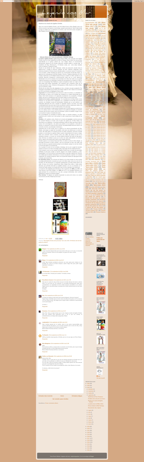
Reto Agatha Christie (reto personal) (52, 240)
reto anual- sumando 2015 (95, 117)
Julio (101, 64)
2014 (88, 444)
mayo (89, 416)
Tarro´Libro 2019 (96, 188)
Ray (43, 295)
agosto (90, 410)
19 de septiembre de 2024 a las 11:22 (58, 322)
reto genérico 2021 (91, 140)
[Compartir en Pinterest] (61, 238)
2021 (88, 430)
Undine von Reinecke (47, 356)
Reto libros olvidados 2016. (97, 153)
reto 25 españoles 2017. (94, 91)
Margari (44, 248)
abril (89, 418)
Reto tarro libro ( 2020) (95, 162)
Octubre (90, 78)
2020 (88, 432)
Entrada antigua (77, 396)
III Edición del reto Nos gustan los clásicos (95, 51)
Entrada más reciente (45, 396)
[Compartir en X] (59, 238)
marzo (90, 420)
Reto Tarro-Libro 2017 (95, 164)
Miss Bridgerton (46, 343)
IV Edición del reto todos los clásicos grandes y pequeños (95, 58)
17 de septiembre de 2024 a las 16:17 (55, 260)
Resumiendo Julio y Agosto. (94, 407)
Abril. (89, 33)
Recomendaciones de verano (94, 80)
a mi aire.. (97, 31)
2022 (88, 428)
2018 (88, 436)
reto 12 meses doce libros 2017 (97, 89)
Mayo (89, 74)
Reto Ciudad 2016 (98, 138)
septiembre (91, 395)
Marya (43, 260)
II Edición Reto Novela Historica (93, 50)
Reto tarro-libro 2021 (95, 168)
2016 (88, 440)
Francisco (44, 311)
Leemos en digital (96, 66)
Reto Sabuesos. (95, 159)
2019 (88, 434)
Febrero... (88, 42)
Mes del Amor (98, 74)
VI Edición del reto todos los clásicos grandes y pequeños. (95, 198)
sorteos (87, 181)
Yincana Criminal (98, 209)
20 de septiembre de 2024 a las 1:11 (57, 335)
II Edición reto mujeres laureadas (96, 48)
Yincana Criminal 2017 (92, 210)
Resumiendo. (100, 82)
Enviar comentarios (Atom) (51, 403)
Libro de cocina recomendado (93, 72)
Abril (104, 31)
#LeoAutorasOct (90, 22)
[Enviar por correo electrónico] (56, 238)
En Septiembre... (90, 40)
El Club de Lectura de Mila (95, 38)
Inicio (62, 396)
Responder (45, 255)
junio (89, 414)
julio (89, 412)
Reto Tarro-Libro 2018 (95, 166)
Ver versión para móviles (60, 399)
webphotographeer (75, 456)
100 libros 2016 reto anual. (95, 23)
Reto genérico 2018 (94, 84)
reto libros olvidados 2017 (95, 154)
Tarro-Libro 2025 (93, 187)
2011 (88, 450)
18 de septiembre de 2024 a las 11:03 (54, 295)
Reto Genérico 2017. (92, 143)
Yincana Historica (100, 212)
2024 (88, 387)
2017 (88, 438)
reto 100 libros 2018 (99, 85)
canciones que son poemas (95, 34)
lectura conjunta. (95, 65)
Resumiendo (89, 82)
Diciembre (103, 36)
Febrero (102, 41)
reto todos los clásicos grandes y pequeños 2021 (95, 170)
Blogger (92, 456)
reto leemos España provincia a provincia (96, 146)
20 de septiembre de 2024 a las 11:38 (60, 343)
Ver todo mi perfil (101, 378)
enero (89, 424)
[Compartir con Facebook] (60, 238)
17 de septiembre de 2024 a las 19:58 (59, 271)
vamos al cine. (89, 195)
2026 (88, 383)
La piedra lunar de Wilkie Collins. (96, 403)
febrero (90, 422)
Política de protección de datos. (100, 239)
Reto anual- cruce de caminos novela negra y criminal (95, 112)
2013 (88, 446)
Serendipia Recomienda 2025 (97, 179)
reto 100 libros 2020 (97, 87)
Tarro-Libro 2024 (65, 240)
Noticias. (95, 77)
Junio (87, 65)
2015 (88, 442)
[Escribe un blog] (57, 238)
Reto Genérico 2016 (97, 141)
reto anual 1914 (97, 104)
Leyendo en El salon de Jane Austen (97, 71)
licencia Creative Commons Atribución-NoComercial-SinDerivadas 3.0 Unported (90, 241)
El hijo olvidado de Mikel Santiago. (96, 405)
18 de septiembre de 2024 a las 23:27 (57, 311)
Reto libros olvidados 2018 (92, 156)
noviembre (91, 391)
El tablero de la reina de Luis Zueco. (96, 398)
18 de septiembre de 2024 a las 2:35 (62, 279)
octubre (90, 393)
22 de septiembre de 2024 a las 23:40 (63, 356)
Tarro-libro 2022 (90, 183)
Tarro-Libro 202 (100, 181)
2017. (100, 28)
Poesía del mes (99, 78)
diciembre (90, 389)
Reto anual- (98, 108)
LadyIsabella (45, 322)
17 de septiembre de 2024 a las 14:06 (56, 248)
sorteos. (94, 181)
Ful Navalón (45, 335)
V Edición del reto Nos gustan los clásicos (95, 190)
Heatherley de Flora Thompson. (95, 396)
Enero (98, 40)
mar (99, 376)
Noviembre (102, 77)
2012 (88, 448)
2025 (88, 385)
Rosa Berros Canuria (47, 279)
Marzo (103, 72)
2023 (88, 426)
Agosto (94, 33)
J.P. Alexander (45, 271)
